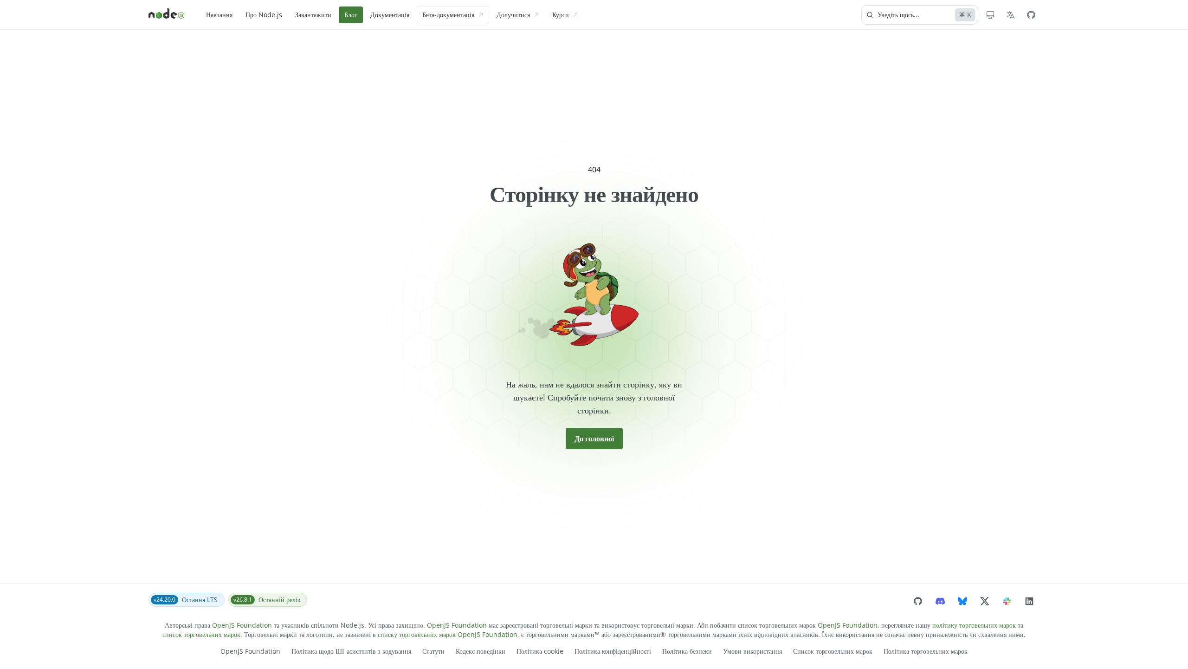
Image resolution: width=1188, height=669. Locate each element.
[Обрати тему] (990, 15)
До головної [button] (594, 438)
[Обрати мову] (1010, 15)
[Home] (167, 15)
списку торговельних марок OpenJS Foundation (447, 634)
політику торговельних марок (974, 625)
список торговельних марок (201, 634)
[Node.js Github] (1031, 15)
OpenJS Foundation (242, 625)
